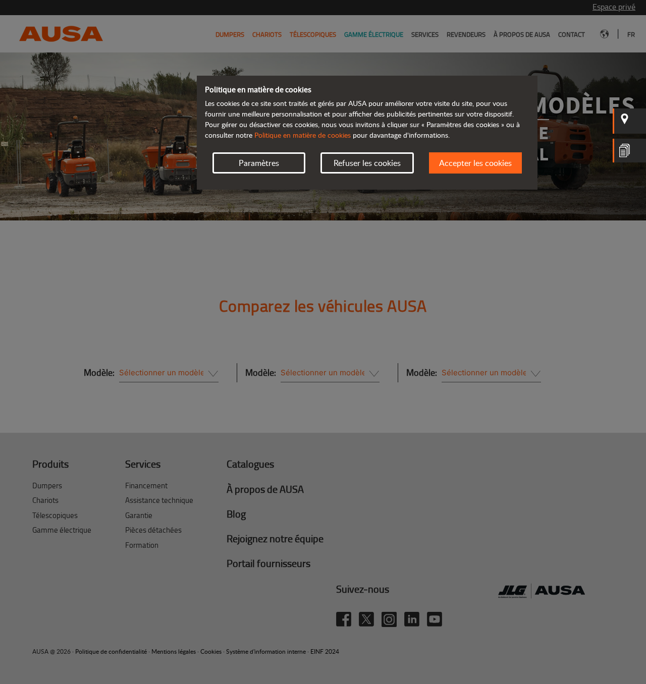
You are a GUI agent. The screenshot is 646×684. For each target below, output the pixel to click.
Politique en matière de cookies (302, 135)
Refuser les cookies (367, 162)
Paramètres (259, 162)
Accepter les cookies (475, 162)
